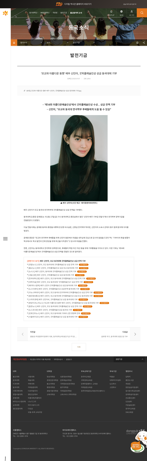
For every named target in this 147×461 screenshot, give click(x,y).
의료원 (55, 13)
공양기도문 (74, 13)
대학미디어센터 (115, 380)
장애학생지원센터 (132, 394)
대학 (14, 371)
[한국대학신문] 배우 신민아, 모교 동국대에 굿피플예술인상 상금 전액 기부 (57, 278)
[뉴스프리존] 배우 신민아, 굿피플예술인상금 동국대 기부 (50, 310)
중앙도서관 (130, 380)
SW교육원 (129, 412)
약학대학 (31, 384)
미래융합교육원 (86, 387)
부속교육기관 (86, 371)
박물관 (112, 377)
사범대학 (31, 377)
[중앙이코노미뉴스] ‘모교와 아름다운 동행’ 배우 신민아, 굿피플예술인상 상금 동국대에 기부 (64, 303)
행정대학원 (51, 387)
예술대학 (31, 380)
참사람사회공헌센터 (133, 391)
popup (111, 15)
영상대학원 (51, 377)
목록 (78, 347)
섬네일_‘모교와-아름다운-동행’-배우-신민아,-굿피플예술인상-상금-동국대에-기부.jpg (53, 91)
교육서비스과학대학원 (68, 394)
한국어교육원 (86, 377)
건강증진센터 (130, 398)
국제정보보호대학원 (67, 384)
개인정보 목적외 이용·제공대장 (40, 359)
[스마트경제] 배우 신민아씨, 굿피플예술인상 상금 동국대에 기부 (53, 299)
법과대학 (16, 387)
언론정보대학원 (66, 377)
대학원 (49, 371)
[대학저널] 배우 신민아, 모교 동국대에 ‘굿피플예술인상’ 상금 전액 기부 (56, 282)
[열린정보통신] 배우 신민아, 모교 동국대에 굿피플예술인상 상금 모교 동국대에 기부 (61, 296)
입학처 (128, 377)
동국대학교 (33, 13)
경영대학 (16, 398)
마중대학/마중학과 (34, 398)
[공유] (144, 42)
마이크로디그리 (33, 405)
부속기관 (113, 371)
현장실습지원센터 (132, 387)
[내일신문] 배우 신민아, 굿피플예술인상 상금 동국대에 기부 (51, 275)
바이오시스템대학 (19, 401)
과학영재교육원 (86, 380)
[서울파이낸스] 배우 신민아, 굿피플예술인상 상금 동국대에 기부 (53, 317)
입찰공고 (69, 359)
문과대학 (16, 380)
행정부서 (129, 371)
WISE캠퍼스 (45, 13)
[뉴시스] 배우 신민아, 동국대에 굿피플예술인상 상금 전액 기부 (52, 271)
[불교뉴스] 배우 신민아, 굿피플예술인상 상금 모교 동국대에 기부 (53, 268)
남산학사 (113, 384)
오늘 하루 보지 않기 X (129, 4)
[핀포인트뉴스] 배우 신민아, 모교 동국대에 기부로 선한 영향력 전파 (54, 313)
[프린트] (137, 42)
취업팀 (128, 384)
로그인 (131, 15)
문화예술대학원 (66, 380)
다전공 (30, 409)
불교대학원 (51, 384)
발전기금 (63, 13)
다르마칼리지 (33, 391)
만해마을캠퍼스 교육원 (89, 384)
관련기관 (119, 359)
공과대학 (16, 405)
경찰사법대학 (18, 394)
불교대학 (16, 377)
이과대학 (16, 384)
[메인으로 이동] (5, 13)
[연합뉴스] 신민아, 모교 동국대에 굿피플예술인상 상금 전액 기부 (53, 264)
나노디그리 (32, 401)
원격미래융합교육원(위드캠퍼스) (93, 391)
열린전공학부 (33, 394)
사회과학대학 (18, 391)
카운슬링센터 (130, 405)
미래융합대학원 (66, 391)
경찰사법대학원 (52, 391)
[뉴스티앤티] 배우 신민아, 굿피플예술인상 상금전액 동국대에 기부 (54, 289)
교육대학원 (51, 394)
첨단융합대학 (18, 409)
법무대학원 (64, 387)
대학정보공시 (58, 359)
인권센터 (129, 401)
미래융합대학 (33, 387)
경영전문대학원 (52, 380)
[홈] (14, 42)
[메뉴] (5, 238)
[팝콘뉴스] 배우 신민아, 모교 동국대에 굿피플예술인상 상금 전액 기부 (55, 306)
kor (121, 15)
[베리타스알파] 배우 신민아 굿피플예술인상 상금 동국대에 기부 (53, 285)
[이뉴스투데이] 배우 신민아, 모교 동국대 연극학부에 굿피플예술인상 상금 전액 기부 (61, 292)
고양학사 (113, 387)
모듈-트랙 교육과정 (35, 412)
